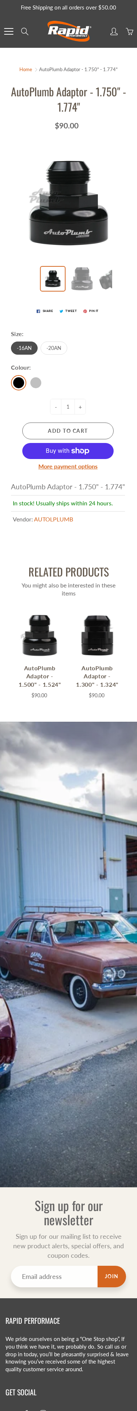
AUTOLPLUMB (53, 519)
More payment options (68, 466)
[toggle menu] (8, 31)
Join (112, 1276)
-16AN (24, 348)
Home (25, 69)
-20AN (53, 348)
